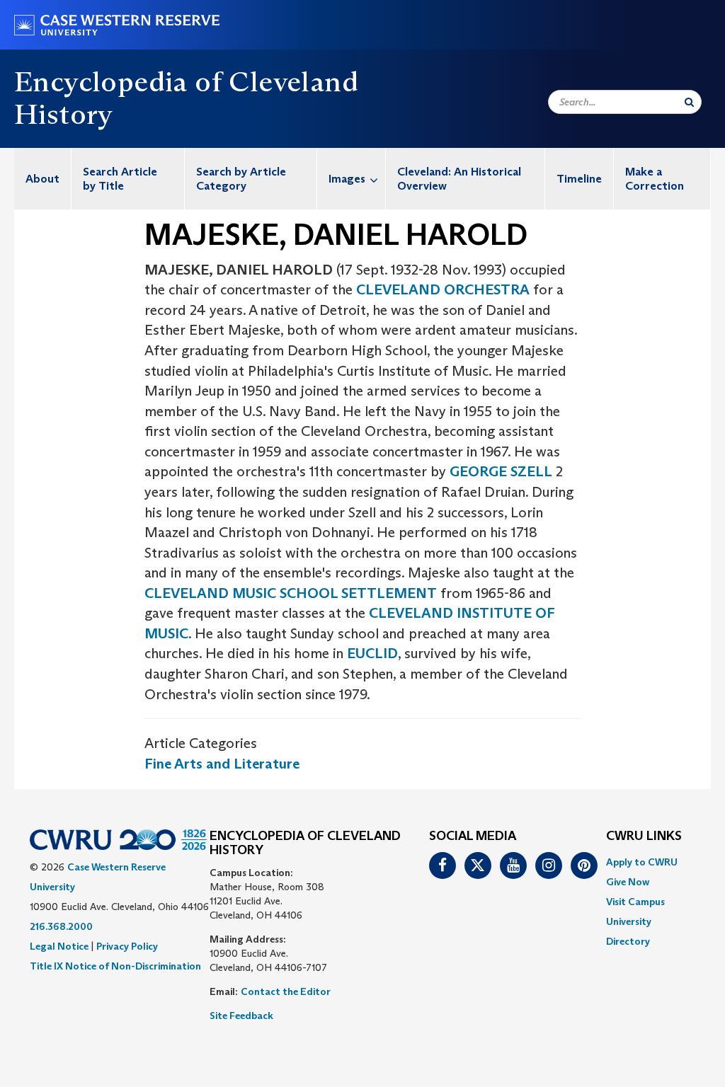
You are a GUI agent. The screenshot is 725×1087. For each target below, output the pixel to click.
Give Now (627, 881)
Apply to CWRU (642, 862)
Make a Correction (654, 178)
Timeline (579, 178)
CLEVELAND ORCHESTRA (443, 289)
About (42, 178)
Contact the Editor (286, 991)
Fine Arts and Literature (221, 763)
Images (347, 178)
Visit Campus (635, 901)
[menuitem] (43, 178)
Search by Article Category (241, 178)
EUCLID (372, 653)
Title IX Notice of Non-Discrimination (115, 966)
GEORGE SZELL (501, 471)
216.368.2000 (61, 926)
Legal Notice (59, 946)
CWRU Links (644, 836)
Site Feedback (241, 1015)
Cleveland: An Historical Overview (459, 178)
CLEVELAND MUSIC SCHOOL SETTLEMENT (290, 593)
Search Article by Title (120, 178)
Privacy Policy (127, 946)
